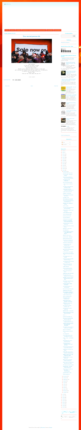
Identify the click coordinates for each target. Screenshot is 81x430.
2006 (63, 402)
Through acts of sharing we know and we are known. (68, 241)
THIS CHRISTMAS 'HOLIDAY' (68, 199)
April (64, 387)
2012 (63, 170)
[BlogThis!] (16, 80)
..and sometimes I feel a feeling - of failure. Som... (68, 262)
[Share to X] (17, 80)
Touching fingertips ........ (67, 217)
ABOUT (12, 30)
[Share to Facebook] (19, 80)
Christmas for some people (67, 219)
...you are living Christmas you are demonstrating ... (68, 208)
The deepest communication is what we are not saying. (68, 328)
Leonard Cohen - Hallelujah (67, 236)
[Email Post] (13, 79)
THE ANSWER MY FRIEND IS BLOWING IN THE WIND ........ (68, 293)
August (64, 381)
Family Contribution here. (67, 238)
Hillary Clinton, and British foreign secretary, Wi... (67, 360)
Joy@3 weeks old (66, 266)
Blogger (50, 427)
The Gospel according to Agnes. (68, 364)
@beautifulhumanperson (65, 42)
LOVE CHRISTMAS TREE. (67, 212)
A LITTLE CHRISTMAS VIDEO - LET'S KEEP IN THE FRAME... (68, 232)
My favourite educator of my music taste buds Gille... (68, 347)
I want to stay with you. (67, 294)
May (64, 385)
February (65, 390)
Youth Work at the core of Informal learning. (67, 341)
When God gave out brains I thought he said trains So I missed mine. (71, 72)
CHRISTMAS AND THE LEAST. (68, 273)
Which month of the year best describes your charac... (68, 363)
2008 (63, 399)
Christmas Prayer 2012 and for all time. (68, 224)
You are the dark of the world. (68, 288)
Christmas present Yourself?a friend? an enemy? (68, 259)
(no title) (67, 126)
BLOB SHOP (57, 30)
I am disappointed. (66, 333)
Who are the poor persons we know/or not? (68, 250)
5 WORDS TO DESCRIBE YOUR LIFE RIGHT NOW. (68, 221)
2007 (63, 400)
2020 (63, 157)
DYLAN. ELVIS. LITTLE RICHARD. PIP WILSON (67, 301)
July (64, 382)
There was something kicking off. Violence (68, 195)
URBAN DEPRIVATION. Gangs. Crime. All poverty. (68, 313)
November (65, 376)
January (65, 392)
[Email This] (15, 80)
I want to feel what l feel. (67, 191)
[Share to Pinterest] (20, 80)
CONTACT (18, 30)
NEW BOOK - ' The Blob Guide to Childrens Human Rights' (34, 30)
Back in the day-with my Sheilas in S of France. (67, 264)
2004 (63, 405)
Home (32, 85)
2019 (63, 158)
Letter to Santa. (65, 205)
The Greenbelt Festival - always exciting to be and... (68, 321)
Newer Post (7, 85)
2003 (63, 407)
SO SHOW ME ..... (66, 230)
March (64, 389)
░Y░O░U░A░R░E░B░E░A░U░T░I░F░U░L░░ (68, 201)
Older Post (56, 85)
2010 (63, 395)
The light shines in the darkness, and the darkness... (68, 275)
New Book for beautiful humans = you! (67, 306)
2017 (63, 162)
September (65, 379)
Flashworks (43, 427)
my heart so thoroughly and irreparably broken (68, 187)
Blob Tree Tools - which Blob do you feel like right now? (71, 95)
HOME (7, 30)
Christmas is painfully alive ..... (68, 242)
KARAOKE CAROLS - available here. (67, 298)
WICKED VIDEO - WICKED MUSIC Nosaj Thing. (67, 367)
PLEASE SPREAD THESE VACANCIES (67, 284)
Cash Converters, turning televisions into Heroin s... (68, 269)
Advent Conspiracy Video (67, 296)
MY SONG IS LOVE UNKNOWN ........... (66, 180)
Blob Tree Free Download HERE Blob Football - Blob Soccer (70, 63)
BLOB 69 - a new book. (67, 228)
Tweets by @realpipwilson (65, 135)
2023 (63, 152)
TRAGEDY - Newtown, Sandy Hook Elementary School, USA (68, 278)
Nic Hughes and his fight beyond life (67, 309)
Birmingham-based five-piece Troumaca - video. (68, 282)
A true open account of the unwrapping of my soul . (68, 336)
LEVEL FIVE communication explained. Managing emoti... (68, 352)
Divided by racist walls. (67, 215)
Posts (64, 142)
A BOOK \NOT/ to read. (67, 372)
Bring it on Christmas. (67, 329)
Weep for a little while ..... (67, 235)
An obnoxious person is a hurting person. (67, 287)
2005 (63, 403)
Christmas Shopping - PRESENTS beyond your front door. (68, 344)
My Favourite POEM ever (67, 316)
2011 (63, 394)
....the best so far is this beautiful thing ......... (67, 245)
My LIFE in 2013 (66, 197)
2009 (63, 397)
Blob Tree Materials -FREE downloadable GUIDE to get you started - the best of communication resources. (68, 80)
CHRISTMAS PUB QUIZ (67, 290)
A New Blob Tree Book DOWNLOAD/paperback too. (68, 190)
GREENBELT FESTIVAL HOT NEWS (68, 58)
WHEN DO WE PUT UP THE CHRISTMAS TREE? (68, 355)
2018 (63, 160)
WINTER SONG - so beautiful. (68, 310)
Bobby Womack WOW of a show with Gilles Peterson (68, 178)
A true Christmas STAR (67, 214)
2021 (63, 155)
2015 (63, 165)
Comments (65, 144)
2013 (63, 168)
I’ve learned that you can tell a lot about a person (68, 247)
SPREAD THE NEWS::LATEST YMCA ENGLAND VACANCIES (68, 324)
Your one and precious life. (67, 182)
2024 (63, 150)
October (64, 377)
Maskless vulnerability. (67, 193)
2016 (63, 163)
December (65, 171)
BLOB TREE (50, 30)
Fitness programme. (66, 374)
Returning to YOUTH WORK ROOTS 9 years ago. (68, 319)
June (64, 384)
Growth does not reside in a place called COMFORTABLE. (68, 370)
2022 (63, 154)
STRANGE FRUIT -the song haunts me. (67, 358)
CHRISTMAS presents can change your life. (67, 304)
